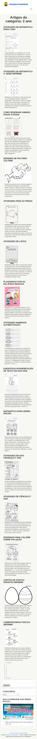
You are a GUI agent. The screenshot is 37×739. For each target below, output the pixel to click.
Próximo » (9, 678)
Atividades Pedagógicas (11, 735)
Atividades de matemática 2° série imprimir (17, 72)
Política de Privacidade (21, 733)
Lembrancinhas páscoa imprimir (16, 623)
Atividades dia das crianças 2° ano (13, 456)
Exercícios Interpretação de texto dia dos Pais (18, 369)
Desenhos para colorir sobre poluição (16, 538)
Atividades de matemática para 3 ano (17, 28)
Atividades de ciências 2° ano (17, 497)
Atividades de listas (14, 241)
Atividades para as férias (17, 201)
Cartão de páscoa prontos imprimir (13, 581)
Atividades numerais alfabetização (15, 323)
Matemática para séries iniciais (16, 412)
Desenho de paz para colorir (15, 159)
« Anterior (8, 662)
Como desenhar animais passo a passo (16, 113)
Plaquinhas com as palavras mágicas (14, 283)
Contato (12, 733)
